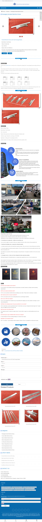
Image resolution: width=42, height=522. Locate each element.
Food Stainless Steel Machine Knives (7, 490)
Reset (19, 384)
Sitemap (24, 516)
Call (15, 521)
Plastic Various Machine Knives (29, 488)
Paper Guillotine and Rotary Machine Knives (29, 487)
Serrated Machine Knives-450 (31, 424)
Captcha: (2, 500)
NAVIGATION (3, 7)
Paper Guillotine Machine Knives (7, 437)
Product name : (4, 357)
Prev (3, 26)
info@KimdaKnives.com (7, 476)
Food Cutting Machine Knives (7, 445)
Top (36, 521)
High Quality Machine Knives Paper (8, 458)
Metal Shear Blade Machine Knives (18, 490)
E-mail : (3, 365)
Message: (3, 369)
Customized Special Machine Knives (8, 449)
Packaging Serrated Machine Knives (16, 11)
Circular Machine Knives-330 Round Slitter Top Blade (13, 350)
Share (5, 521)
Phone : (3, 361)
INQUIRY (4, 53)
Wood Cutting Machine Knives (7, 439)
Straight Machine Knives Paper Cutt (8, 460)
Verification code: (4, 379)
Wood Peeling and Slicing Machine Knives (8, 488)
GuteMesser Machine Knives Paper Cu (8, 462)
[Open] (41, 16)
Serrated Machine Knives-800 (31, 406)
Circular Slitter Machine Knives (7, 435)
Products (8, 11)
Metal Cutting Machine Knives (7, 447)
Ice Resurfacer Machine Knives (7, 441)
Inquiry (26, 521)
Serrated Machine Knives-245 (10, 406)
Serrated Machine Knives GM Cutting (8, 455)
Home (4, 11)
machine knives (8, 65)
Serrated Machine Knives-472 (10, 426)
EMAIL (10, 53)
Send (7, 384)
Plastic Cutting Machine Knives (7, 443)
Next (39, 26)
